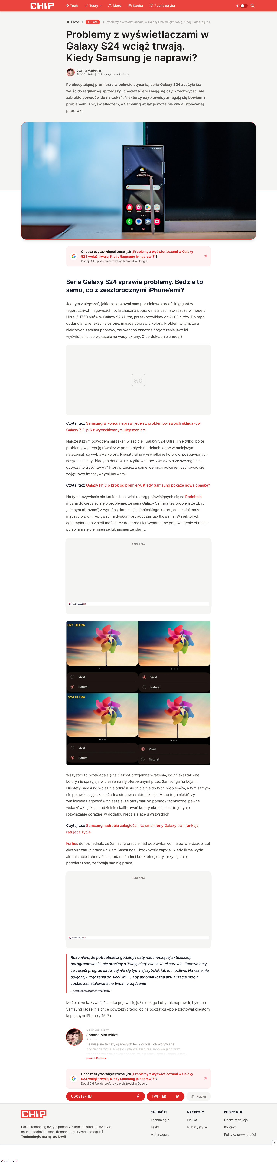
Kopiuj (201, 1096)
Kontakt (230, 1127)
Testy (93, 6)
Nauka (138, 6)
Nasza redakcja (236, 1120)
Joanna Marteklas (89, 70)
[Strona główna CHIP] (42, 6)
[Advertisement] (138, 574)
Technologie (160, 1120)
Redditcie (193, 496)
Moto (117, 6)
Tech (74, 6)
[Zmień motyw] (242, 6)
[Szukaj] (252, 5)
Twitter (159, 1096)
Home (75, 22)
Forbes (72, 843)
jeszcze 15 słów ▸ (96, 1057)
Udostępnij (81, 1096)
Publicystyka (164, 6)
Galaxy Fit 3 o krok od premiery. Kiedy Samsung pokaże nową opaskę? (148, 485)
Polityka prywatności (240, 1134)
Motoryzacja (160, 1134)
